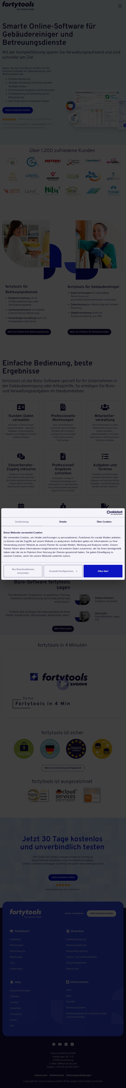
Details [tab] (63, 521)
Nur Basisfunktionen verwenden (23, 571)
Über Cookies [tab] (104, 521)
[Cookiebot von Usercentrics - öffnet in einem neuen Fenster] (109, 513)
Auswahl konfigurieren (61, 571)
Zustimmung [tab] (22, 521)
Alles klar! (103, 571)
